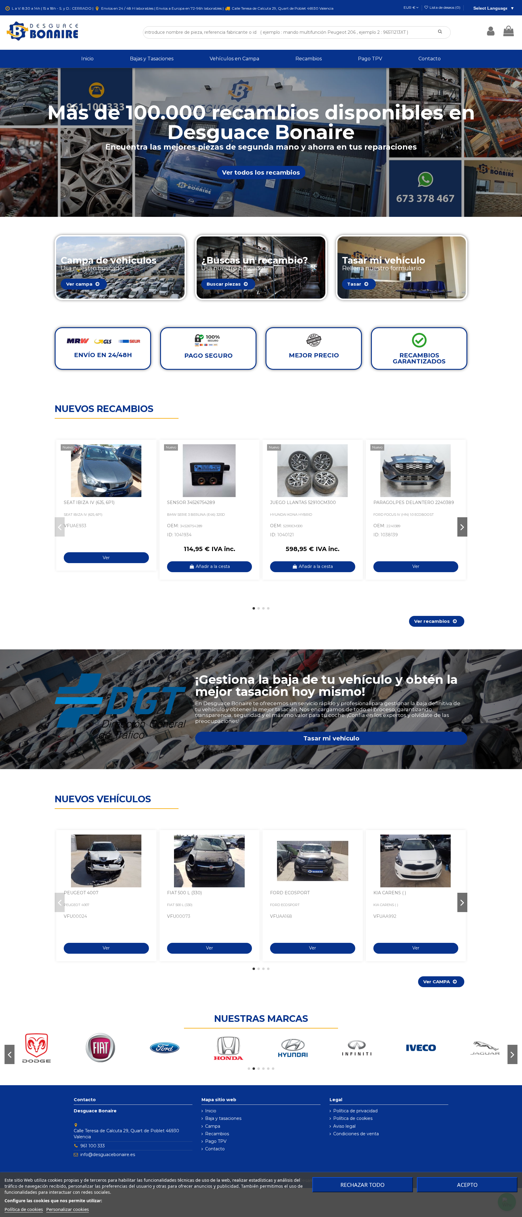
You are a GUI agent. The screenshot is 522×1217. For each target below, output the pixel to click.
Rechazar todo (362, 1184)
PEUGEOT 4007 (81, 892)
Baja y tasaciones (223, 1118)
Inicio (210, 1111)
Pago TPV (216, 1141)
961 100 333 (92, 1146)
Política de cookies (352, 1118)
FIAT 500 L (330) (184, 892)
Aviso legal (344, 1126)
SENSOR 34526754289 (191, 502)
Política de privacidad (355, 1111)
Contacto (215, 1149)
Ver (106, 557)
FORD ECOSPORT (290, 892)
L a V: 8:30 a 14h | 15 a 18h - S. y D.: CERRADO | (52, 8)
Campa (212, 1126)
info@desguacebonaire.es (107, 1154)
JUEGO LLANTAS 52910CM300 (303, 502)
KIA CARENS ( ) (389, 892)
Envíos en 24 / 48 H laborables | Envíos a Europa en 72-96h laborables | (162, 8)
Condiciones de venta (356, 1133)
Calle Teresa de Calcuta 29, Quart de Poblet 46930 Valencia (282, 8)
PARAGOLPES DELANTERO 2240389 (413, 502)
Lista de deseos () (445, 7)
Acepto (467, 1184)
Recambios (217, 1133)
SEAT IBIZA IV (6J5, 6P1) (89, 502)
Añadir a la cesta (213, 566)
